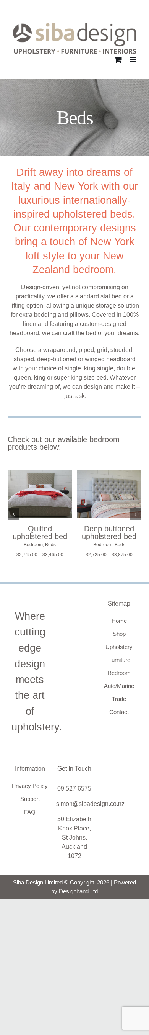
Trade (119, 699)
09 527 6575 (74, 788)
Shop (119, 633)
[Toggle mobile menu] (134, 60)
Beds (50, 544)
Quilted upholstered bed (40, 532)
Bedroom (33, 544)
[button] (13, 514)
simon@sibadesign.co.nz (90, 804)
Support (30, 799)
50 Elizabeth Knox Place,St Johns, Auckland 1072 (74, 837)
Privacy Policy (30, 786)
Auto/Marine (119, 686)
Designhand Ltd (78, 891)
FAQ (30, 812)
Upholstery (119, 647)
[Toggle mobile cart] (118, 60)
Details (40, 503)
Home (119, 620)
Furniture (119, 660)
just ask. (75, 396)
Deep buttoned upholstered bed (109, 532)
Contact (119, 712)
